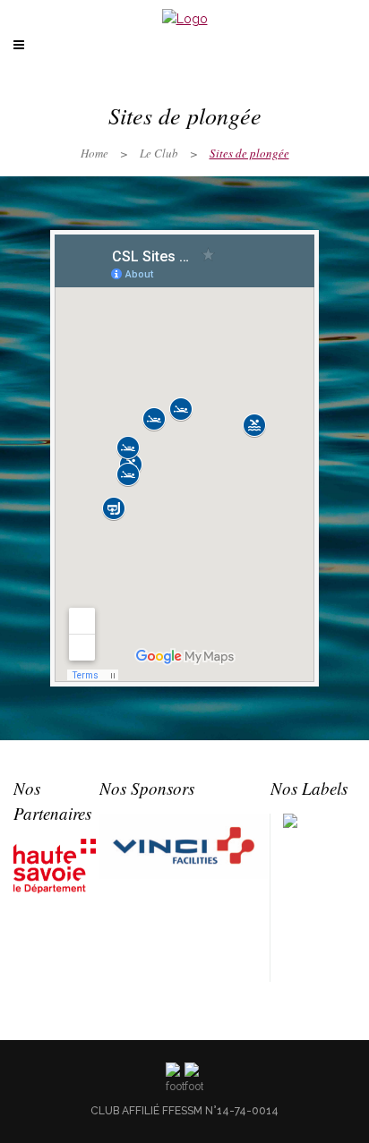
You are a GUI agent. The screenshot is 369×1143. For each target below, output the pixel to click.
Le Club (159, 153)
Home (94, 153)
